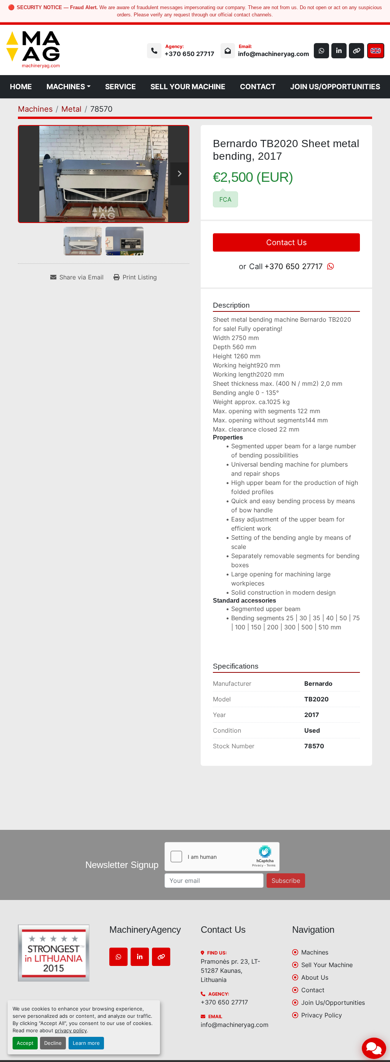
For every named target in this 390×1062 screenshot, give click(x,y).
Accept (25, 1043)
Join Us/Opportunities (335, 86)
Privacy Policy (321, 1015)
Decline (53, 1043)
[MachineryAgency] (58, 953)
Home (21, 86)
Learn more (86, 1043)
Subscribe (286, 880)
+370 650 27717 (189, 54)
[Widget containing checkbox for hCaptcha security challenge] (222, 856)
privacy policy (71, 1030)
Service (120, 86)
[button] (68, 86)
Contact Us (286, 242)
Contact (258, 86)
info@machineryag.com (273, 54)
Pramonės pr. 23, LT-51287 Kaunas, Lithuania (230, 970)
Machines (65, 86)
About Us (314, 977)
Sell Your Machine (187, 86)
